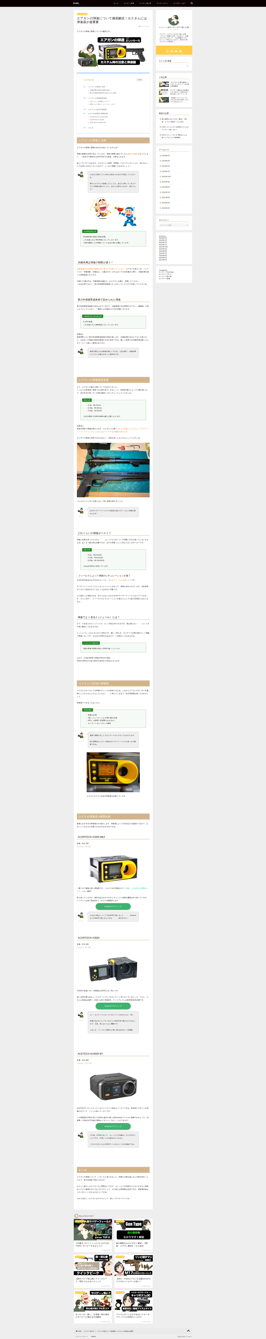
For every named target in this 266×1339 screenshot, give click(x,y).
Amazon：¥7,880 (84, 947)
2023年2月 (166, 166)
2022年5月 (166, 203)
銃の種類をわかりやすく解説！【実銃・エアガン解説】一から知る (174, 120)
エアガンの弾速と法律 (96, 87)
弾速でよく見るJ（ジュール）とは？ (103, 104)
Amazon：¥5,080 (84, 846)
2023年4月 (166, 155)
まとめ (90, 128)
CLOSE (140, 79)
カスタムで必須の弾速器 (97, 109)
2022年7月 (166, 192)
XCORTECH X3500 (97, 119)
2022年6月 (166, 197)
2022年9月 (166, 182)
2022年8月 (166, 187)
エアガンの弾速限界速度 (97, 98)
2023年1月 (166, 171)
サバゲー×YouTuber (166, 272)
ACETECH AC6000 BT (98, 122)
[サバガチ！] (76, 6)
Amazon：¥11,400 (84, 1063)
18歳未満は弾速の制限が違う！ (101, 90)
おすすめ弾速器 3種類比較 (98, 113)
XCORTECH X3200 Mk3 (99, 117)
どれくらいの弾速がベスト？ (100, 101)
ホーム (116, 3)
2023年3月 (166, 161)
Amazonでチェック (113, 906)
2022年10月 (166, 176)
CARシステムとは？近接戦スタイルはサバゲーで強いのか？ (175, 128)
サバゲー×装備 (129, 3)
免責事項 (93, 1336)
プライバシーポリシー (81, 1336)
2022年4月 (166, 208)
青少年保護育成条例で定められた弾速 (103, 93)
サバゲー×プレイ (162, 3)
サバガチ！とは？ (180, 3)
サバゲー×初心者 (145, 3)
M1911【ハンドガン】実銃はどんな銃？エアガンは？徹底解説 (174, 136)
